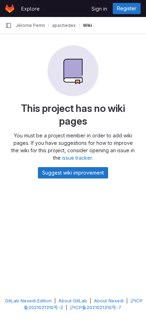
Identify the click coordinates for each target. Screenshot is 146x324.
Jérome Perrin (30, 25)
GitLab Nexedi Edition (28, 300)
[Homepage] (10, 8)
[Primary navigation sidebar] (8, 25)
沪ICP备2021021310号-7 (95, 307)
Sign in (99, 9)
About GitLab (72, 300)
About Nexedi (109, 300)
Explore (30, 9)
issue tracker (77, 158)
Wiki (87, 25)
